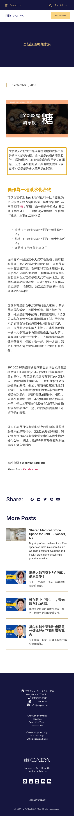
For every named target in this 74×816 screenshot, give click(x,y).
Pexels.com (30, 469)
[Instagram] (31, 781)
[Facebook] (25, 781)
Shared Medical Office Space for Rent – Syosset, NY (47, 534)
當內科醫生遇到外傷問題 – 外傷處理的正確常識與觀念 (48, 630)
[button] (50, 5)
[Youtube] (43, 781)
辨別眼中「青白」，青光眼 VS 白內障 (47, 602)
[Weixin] (49, 781)
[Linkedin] (37, 781)
